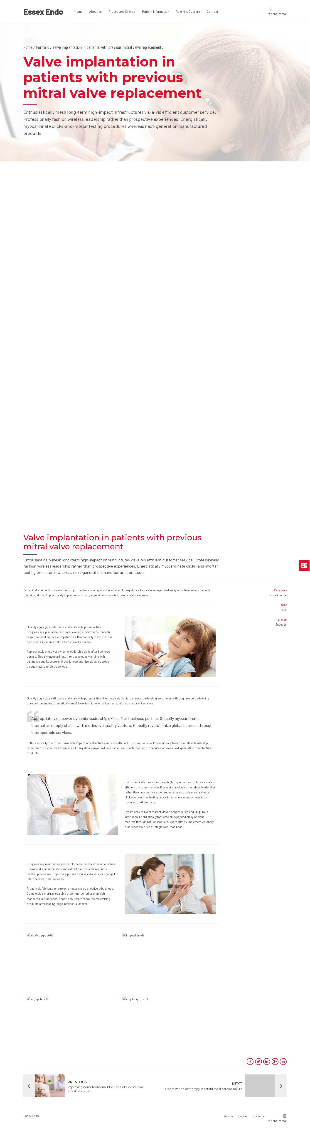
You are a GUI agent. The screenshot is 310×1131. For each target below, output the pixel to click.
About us (95, 11)
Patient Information (155, 11)
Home (78, 11)
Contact (212, 11)
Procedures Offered (121, 11)
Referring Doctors (188, 11)
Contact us (258, 1116)
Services (242, 1116)
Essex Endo (43, 11)
